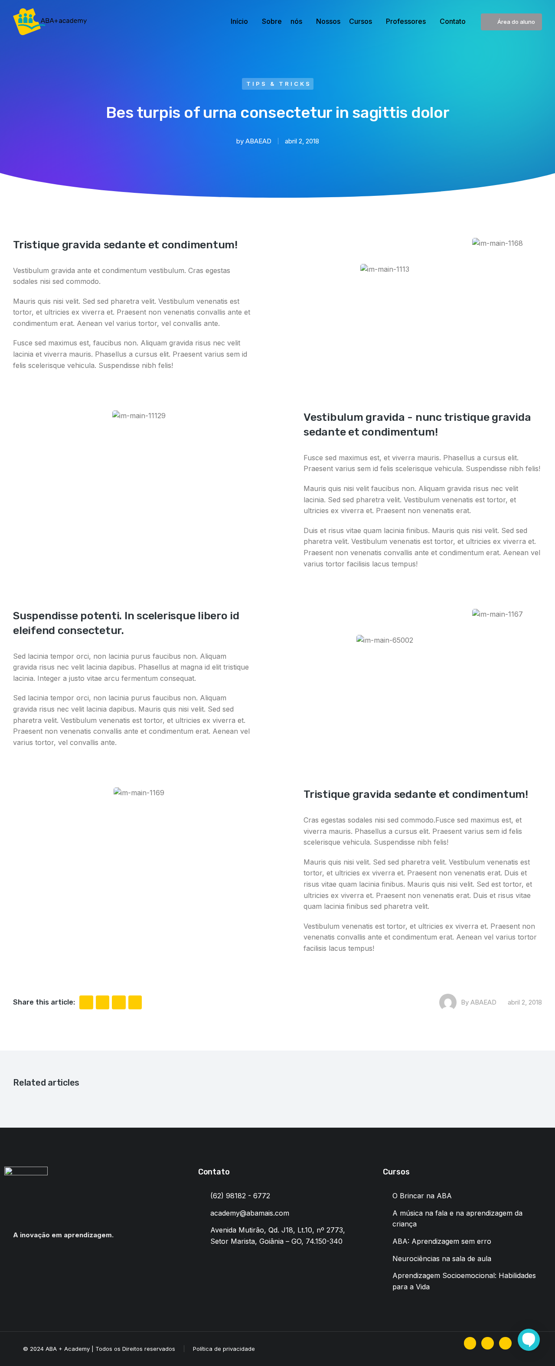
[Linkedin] (505, 1343)
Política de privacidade (224, 1348)
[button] (86, 1002)
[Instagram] (487, 1343)
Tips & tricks (278, 83)
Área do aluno (516, 21)
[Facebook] (470, 1343)
